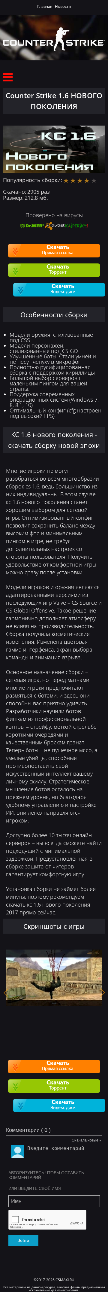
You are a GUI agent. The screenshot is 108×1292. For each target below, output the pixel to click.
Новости (63, 6)
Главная (44, 6)
